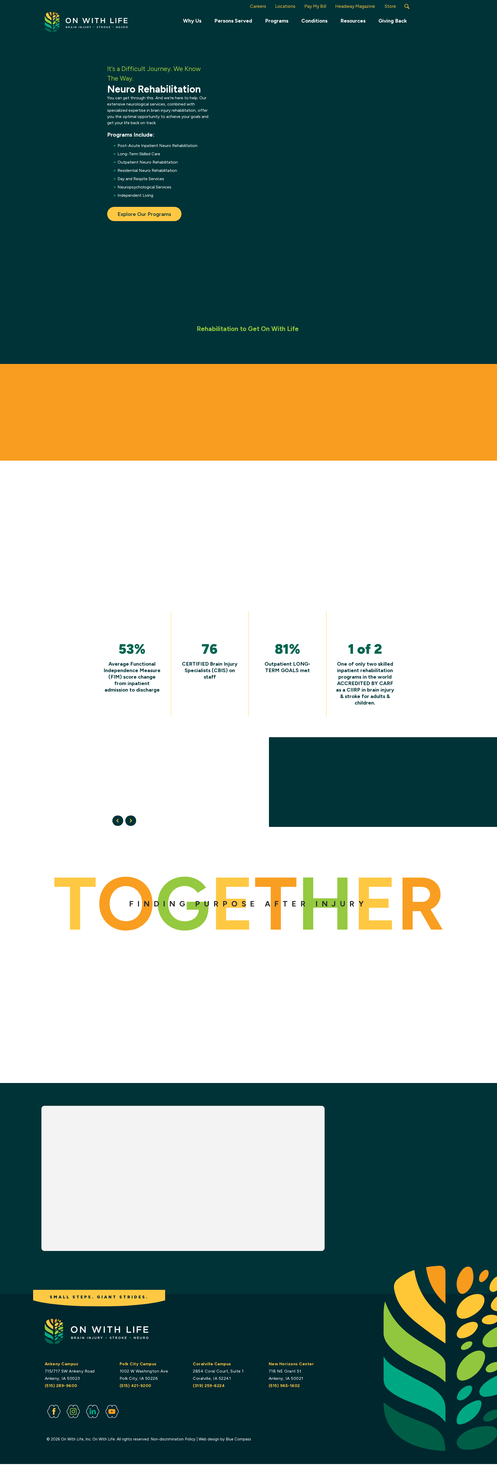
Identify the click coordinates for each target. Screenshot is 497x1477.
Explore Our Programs (144, 214)
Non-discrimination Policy (173, 1439)
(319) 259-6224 (209, 1385)
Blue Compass (238, 1439)
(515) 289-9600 (61, 1385)
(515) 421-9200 (135, 1385)
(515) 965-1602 (284, 1385)
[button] (407, 6)
